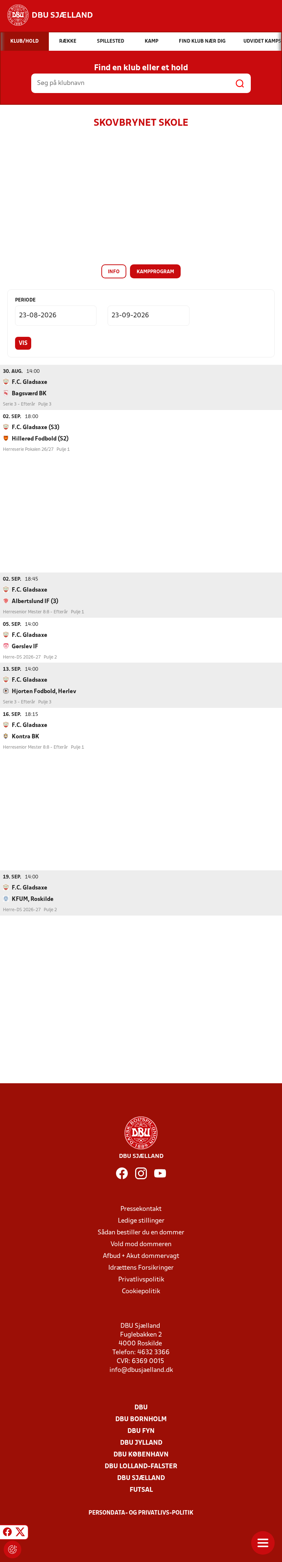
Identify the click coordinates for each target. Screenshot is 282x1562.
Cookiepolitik (141, 1291)
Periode (25, 300)
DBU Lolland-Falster (141, 1466)
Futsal (141, 1490)
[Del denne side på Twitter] (20, 1533)
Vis (23, 343)
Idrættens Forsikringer (141, 1268)
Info (114, 272)
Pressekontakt (141, 1209)
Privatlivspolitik (141, 1280)
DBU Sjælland (141, 1478)
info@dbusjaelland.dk (141, 1370)
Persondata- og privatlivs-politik (141, 1513)
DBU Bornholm (141, 1419)
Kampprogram (155, 272)
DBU (141, 1408)
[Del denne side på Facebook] (7, 1533)
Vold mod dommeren (141, 1244)
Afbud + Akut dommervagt (141, 1256)
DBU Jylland (141, 1443)
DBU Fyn (141, 1431)
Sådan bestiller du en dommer (141, 1233)
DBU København (141, 1455)
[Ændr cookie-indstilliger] (12, 1549)
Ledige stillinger (141, 1221)
